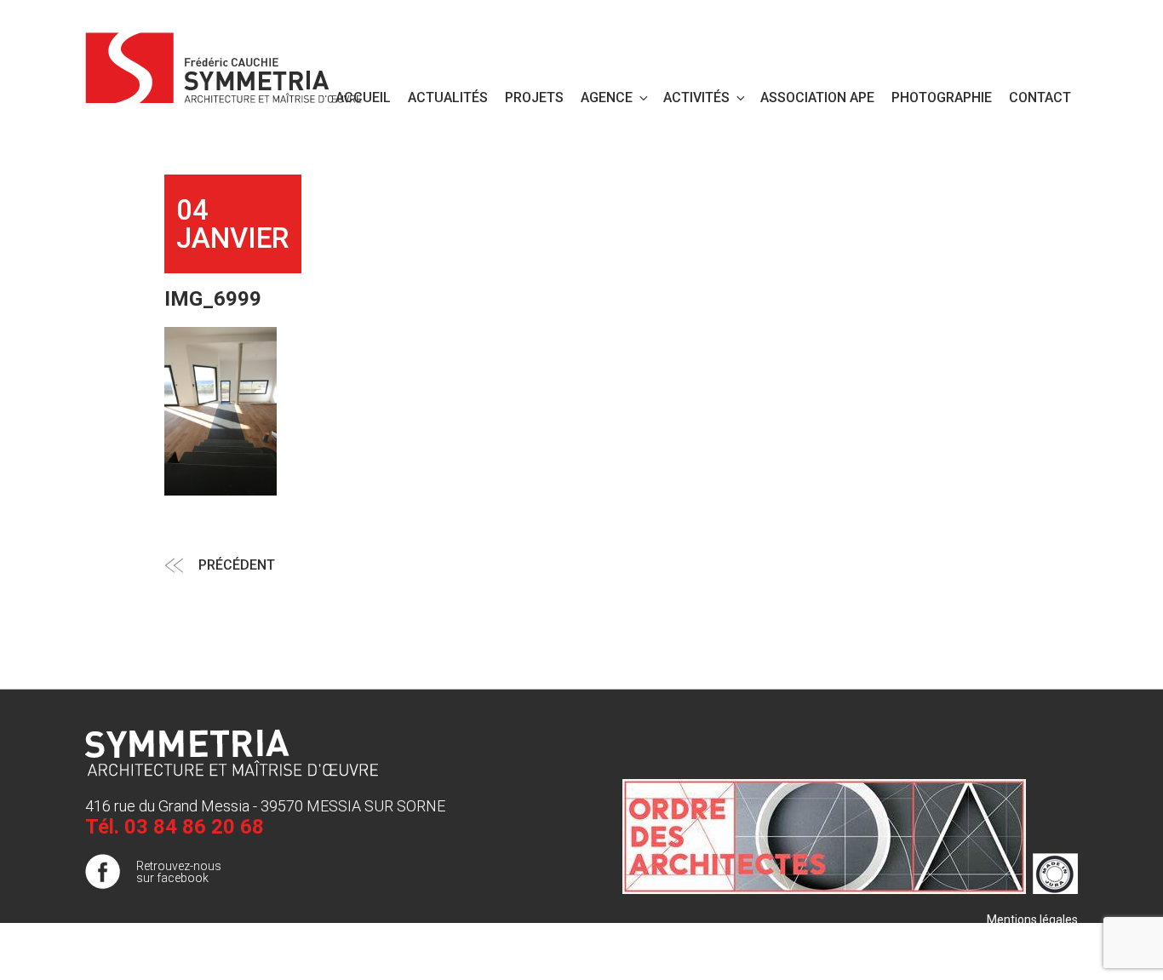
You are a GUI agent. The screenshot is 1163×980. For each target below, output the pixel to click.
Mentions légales (1032, 919)
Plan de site (1047, 936)
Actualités (448, 97)
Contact (1040, 97)
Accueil (363, 97)
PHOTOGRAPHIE (941, 97)
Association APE (817, 97)
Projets (534, 97)
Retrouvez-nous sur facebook (178, 872)
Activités (696, 97)
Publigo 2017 (1043, 953)
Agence (607, 97)
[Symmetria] (224, 64)
